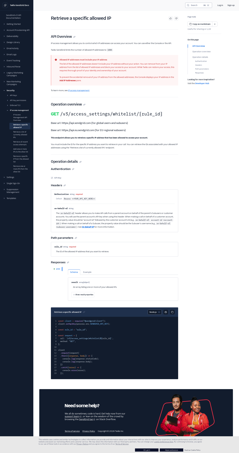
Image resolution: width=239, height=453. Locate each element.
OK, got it (146, 450)
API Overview (198, 46)
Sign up (231, 5)
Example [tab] (87, 272)
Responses (199, 73)
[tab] (56, 268)
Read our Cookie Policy (192, 450)
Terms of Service (121, 444)
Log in (220, 5)
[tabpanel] (123, 283)
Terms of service (72, 431)
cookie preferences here (163, 442)
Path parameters (202, 69)
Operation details (200, 57)
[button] (16, 24)
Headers (198, 65)
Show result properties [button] (84, 295)
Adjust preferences (171, 450)
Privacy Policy (88, 431)
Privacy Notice (82, 444)
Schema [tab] (74, 272)
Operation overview (201, 51)
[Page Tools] (214, 24)
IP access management (78, 90)
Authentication (201, 61)
